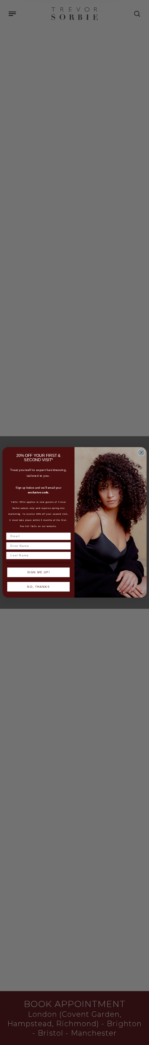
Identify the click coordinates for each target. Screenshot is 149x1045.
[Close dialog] (141, 452)
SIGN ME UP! (38, 572)
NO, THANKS (38, 587)
